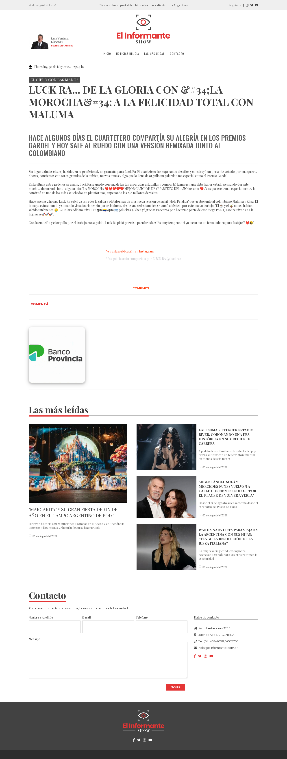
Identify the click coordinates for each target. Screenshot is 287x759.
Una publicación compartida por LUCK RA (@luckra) (143, 259)
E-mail (86, 617)
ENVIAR (175, 687)
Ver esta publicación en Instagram (130, 251)
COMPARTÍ (141, 288)
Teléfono (142, 617)
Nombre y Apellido (41, 617)
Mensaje (34, 639)
